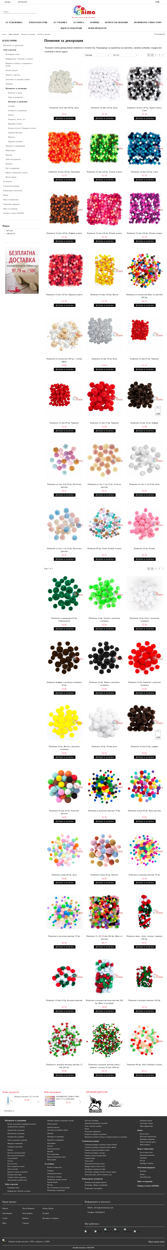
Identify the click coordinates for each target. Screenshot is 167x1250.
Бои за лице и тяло (146, 1152)
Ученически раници (90, 1141)
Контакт (25, 1218)
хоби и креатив (38, 22)
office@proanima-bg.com (103, 1208)
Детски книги (144, 1134)
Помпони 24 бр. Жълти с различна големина (64, 747)
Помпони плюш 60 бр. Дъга (64, 875)
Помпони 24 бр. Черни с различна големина (104, 683)
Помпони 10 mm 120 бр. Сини (144, 172)
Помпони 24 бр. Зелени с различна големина (104, 619)
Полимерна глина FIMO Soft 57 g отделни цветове (67, 1098)
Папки (87, 1129)
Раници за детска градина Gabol (95, 1155)
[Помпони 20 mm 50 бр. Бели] (104, 334)
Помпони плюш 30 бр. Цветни (104, 875)
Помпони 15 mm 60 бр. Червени (64, 423)
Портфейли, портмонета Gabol (95, 1169)
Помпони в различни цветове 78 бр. (104, 811)
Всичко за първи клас (54, 1167)
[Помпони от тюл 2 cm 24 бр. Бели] (144, 460)
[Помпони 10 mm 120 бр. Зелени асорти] (104, 147)
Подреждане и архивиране (93, 1188)
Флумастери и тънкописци (56, 1190)
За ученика (49, 1164)
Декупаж (50, 1133)
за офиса (78, 22)
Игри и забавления (145, 1149)
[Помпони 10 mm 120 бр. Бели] (104, 83)
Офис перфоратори (146, 1126)
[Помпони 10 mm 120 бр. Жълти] (104, 270)
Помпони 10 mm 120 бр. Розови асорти (104, 233)
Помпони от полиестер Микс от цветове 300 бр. (144, 296)
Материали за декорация (55, 1137)
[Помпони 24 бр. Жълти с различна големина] (64, 722)
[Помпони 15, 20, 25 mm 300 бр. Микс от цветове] (104, 912)
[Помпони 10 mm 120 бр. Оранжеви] (64, 147)
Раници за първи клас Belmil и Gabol (97, 1150)
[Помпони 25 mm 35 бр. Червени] (104, 398)
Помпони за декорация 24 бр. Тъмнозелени (64, 619)
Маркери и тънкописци (15, 1143)
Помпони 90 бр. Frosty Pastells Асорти (104, 548)
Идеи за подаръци (71, 28)
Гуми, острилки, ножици (93, 1126)
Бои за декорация (53, 1154)
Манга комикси (145, 1145)
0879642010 (22, 2)
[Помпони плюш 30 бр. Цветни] (104, 850)
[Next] (37, 1102)
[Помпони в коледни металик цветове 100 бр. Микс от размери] (104, 976)
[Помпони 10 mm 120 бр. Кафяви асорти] (64, 209)
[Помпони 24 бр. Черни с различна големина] (104, 658)
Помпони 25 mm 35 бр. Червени (104, 423)
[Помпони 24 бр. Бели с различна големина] (144, 594)
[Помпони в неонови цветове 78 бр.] (144, 850)
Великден (143, 1171)
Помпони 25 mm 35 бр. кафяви (144, 746)
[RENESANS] (95, 1104)
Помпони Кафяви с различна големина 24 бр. (64, 683)
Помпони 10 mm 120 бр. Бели (104, 108)
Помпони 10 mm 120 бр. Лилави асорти (144, 233)
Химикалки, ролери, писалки (57, 1179)
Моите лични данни (156, 1242)
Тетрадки (50, 1171)
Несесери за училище (54, 1177)
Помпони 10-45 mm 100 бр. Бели (64, 108)
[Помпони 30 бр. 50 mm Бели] (104, 722)
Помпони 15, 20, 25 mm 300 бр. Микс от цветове (104, 937)
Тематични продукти (146, 1167)
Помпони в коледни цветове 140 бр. (144, 1000)
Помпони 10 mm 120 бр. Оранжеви (64, 172)
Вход (4, 1223)
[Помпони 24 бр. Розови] (144, 524)
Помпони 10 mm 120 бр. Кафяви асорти (64, 233)
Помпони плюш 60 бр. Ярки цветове (144, 811)
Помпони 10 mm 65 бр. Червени (144, 359)
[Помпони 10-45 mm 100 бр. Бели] (64, 83)
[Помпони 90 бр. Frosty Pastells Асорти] (104, 524)
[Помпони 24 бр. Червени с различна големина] (144, 658)
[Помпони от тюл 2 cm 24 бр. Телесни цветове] (104, 460)
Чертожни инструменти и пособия (96, 1123)
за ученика (60, 22)
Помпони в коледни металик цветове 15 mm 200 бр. (64, 1066)
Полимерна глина (13, 1188)
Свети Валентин (145, 1177)
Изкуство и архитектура (148, 1136)
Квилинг (50, 1146)
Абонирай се (9, 1111)
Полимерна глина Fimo (147, 22)
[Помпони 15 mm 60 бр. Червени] (64, 398)
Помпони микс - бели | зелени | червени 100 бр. (144, 937)
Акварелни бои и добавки (16, 1127)
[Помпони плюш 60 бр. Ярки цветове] (144, 786)
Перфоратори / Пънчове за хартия (18, 1191)
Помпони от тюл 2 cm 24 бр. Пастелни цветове (64, 549)
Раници (94, 22)
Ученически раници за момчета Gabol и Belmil (100, 1147)
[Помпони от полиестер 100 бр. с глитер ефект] (64, 334)
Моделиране (51, 1143)
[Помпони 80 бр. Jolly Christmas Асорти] (144, 1040)
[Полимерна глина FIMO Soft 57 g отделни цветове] (49, 1100)
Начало (5, 1208)
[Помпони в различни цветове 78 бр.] (104, 786)
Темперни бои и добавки (15, 1137)
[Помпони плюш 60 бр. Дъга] (64, 850)
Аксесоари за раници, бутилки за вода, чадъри (100, 1172)
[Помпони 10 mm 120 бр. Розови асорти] (104, 209)
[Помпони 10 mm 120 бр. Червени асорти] (64, 270)
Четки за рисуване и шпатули (17, 1140)
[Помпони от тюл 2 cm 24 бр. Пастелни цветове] (64, 524)
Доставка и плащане (50, 1218)
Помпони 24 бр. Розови (144, 548)
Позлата (10, 1161)
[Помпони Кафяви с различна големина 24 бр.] (64, 658)
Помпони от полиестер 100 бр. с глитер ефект (64, 360)
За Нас (5, 1218)
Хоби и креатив (11, 1184)
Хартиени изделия (146, 1120)
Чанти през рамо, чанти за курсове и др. (98, 1174)
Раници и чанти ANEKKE (148, 1186)
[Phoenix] (114, 1104)
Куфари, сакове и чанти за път (95, 1166)
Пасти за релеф (12, 1169)
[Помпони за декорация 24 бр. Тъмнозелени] (64, 594)
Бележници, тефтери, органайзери (96, 1185)
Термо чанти (89, 1161)
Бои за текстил (12, 1164)
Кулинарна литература (147, 1139)
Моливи (10, 1150)
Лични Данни (48, 1208)
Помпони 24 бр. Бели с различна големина (144, 619)
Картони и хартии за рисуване (17, 1172)
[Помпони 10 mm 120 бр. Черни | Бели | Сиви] (144, 83)
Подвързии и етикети (54, 1173)
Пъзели (142, 1160)
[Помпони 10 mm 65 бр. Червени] (144, 334)
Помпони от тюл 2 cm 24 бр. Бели (144, 484)
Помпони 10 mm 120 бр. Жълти (104, 295)
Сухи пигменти (12, 1158)
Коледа (142, 1174)
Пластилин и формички (92, 1131)
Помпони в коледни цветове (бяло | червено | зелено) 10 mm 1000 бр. (104, 1066)
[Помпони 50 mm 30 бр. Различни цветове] (64, 786)
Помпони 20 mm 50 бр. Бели (104, 359)
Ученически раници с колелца (95, 1153)
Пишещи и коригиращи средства (95, 1182)
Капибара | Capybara (146, 1163)
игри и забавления (116, 22)
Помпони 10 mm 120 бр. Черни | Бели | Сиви (144, 109)
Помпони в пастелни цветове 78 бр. (64, 936)
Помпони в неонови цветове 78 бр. (144, 875)
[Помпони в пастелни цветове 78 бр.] (64, 912)
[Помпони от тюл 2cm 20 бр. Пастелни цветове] (64, 460)
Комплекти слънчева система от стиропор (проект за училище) (106, 1137)
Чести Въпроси (28, 1208)
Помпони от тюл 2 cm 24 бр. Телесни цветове (104, 485)
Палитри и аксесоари (14, 1174)
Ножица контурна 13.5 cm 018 (26, 1097)
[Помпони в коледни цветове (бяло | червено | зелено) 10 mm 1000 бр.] (104, 1040)
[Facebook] (163, 2)
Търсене (25, 1223)
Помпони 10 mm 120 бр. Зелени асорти (104, 172)
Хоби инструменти (53, 1149)
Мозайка (50, 1151)
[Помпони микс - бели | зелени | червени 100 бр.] (144, 912)
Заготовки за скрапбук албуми (57, 1130)
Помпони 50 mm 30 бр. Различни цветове (64, 812)
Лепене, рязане (52, 1124)
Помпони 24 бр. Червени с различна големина (144, 683)
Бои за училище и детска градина (58, 1187)
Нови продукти (97, 28)
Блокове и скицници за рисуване (95, 1134)
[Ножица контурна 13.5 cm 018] (7, 1100)
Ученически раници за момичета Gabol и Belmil (101, 1145)
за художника (14, 22)
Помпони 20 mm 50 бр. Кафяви (144, 423)
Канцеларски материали (92, 1179)
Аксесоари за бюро (146, 1123)
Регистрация (27, 1213)
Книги (140, 1130)
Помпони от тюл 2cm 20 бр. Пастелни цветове (64, 485)
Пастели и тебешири (91, 1120)
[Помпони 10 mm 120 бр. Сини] (144, 147)
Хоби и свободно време (148, 1142)
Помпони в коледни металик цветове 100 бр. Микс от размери (104, 1001)
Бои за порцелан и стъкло (16, 1166)
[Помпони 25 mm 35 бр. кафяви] (144, 722)
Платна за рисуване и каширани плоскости (21, 1124)
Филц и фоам (51, 1160)
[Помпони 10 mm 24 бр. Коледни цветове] (64, 976)
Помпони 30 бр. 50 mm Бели (104, 746)
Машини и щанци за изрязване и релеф (60, 1120)
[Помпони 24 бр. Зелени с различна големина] (104, 594)
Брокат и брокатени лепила (56, 1157)
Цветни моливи (52, 1182)
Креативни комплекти (147, 1155)
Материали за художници (15, 1120)
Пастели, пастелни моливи (16, 1153)
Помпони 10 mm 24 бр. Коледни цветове (64, 1000)
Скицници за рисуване (14, 1147)
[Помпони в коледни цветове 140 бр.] (144, 976)
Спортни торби (90, 1158)
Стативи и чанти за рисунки (16, 1177)
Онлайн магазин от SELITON (83, 1248)
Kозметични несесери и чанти (95, 1164)
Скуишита (143, 1158)
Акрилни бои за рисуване (15, 1130)
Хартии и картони (53, 1127)
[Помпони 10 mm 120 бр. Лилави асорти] (144, 209)
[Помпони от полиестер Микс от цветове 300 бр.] (144, 270)
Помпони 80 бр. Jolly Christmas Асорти (144, 1065)
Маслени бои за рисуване (15, 1133)
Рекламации (7, 1213)
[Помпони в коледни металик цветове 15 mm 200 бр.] (64, 1040)
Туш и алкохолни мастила (16, 1155)
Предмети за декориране (55, 1140)
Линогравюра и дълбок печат (17, 1180)
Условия (45, 1213)
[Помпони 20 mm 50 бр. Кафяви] (144, 398)
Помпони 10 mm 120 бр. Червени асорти (64, 295)
